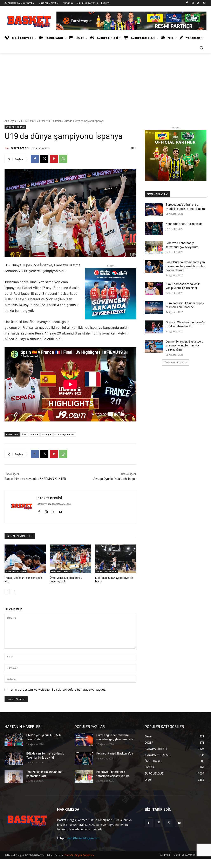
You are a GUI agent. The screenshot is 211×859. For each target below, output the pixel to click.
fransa (34, 434)
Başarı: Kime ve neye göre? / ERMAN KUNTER (35, 479)
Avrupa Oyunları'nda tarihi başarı (114, 479)
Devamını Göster (174, 362)
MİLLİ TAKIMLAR (27, 121)
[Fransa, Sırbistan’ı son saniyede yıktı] (25, 559)
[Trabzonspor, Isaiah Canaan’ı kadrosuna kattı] (14, 776)
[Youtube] (204, 3)
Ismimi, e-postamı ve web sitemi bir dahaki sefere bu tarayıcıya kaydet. (58, 689)
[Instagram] (192, 3)
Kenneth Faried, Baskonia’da (184, 223)
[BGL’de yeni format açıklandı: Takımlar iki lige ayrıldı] (14, 758)
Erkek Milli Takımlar (50, 121)
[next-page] (13, 591)
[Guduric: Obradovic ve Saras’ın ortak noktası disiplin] (154, 326)
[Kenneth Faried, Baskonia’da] (154, 228)
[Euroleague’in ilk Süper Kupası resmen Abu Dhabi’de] (154, 307)
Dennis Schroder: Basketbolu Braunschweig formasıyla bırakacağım (184, 345)
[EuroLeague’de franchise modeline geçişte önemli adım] (154, 209)
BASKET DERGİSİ (20, 148)
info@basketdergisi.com (83, 838)
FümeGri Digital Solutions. (79, 855)
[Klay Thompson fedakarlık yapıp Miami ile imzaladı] (154, 288)
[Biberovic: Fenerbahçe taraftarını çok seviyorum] (154, 247)
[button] (201, 48)
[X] (198, 3)
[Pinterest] (54, 159)
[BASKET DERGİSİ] (7, 148)
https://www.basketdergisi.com (55, 503)
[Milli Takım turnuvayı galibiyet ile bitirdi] (115, 559)
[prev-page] (7, 591)
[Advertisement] (105, 84)
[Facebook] (187, 3)
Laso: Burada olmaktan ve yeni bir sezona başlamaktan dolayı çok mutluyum (185, 266)
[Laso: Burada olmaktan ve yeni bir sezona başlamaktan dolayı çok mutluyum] (154, 266)
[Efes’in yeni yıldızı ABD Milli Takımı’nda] (14, 739)
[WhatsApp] (63, 159)
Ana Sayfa (10, 121)
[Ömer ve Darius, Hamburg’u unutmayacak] (70, 559)
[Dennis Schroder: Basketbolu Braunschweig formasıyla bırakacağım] (154, 346)
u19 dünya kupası (65, 434)
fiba (24, 434)
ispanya (46, 434)
